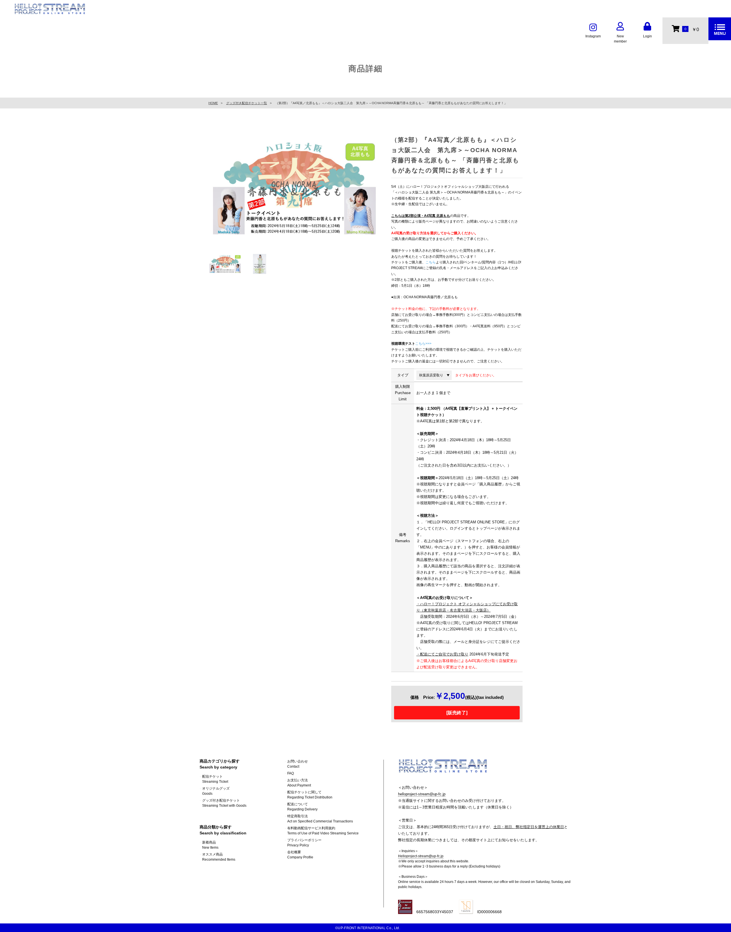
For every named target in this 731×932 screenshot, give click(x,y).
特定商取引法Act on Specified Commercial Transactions (320, 818)
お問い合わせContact (297, 763)
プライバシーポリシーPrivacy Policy (304, 842)
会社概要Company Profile (300, 854)
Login (647, 36)
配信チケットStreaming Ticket (215, 779)
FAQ (290, 773)
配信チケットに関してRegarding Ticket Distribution (309, 794)
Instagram (593, 36)
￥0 (691, 29)
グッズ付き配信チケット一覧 (246, 103)
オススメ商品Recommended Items (218, 857)
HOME (213, 103)
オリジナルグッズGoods (216, 791)
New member (620, 38)
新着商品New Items (210, 845)
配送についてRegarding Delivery (302, 806)
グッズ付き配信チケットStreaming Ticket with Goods (224, 803)
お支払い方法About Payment (299, 782)
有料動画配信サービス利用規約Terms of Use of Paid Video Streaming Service (323, 830)
